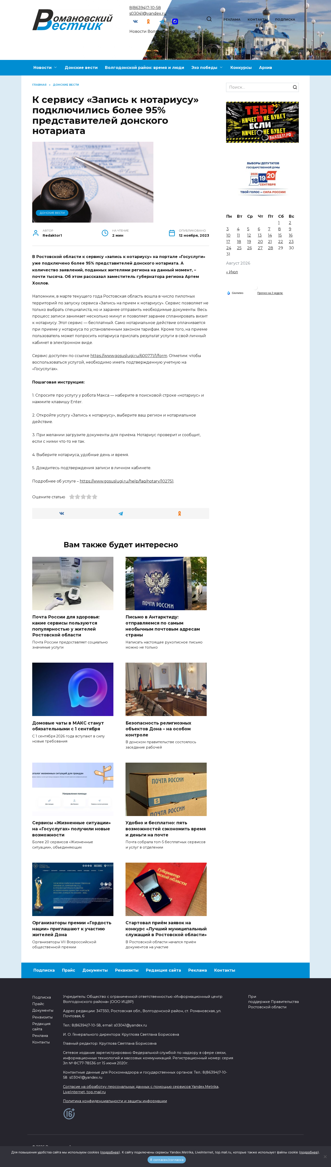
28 (270, 248)
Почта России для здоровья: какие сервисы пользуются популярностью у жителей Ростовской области (66, 625)
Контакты (258, 19)
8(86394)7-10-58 (145, 7)
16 (290, 235)
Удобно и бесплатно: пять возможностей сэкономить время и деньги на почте (166, 828)
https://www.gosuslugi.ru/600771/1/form (128, 355)
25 (239, 248)
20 (260, 241)
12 (249, 235)
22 (280, 241)
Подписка (285, 19)
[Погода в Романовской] (255, 289)
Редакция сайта (163, 970)
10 (228, 235)
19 (249, 241)
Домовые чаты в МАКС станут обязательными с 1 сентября (68, 725)
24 (228, 248)
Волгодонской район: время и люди (144, 67)
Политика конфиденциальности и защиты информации (115, 1101)
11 (238, 235)
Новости (42, 67)
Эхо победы (204, 67)
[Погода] (235, 292)
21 (270, 241)
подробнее (110, 1152)
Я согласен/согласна (166, 1160)
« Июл (232, 272)
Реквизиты (127, 970)
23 (291, 241)
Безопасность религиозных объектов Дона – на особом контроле (158, 728)
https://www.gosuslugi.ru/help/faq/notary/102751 (126, 481)
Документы (95, 970)
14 (270, 235)
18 (239, 241)
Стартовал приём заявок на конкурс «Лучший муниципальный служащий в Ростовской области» (166, 928)
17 (228, 241)
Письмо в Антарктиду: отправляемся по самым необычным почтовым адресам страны (163, 625)
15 (280, 235)
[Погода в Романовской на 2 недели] (270, 293)
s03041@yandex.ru (147, 13)
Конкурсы (241, 67)
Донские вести (81, 67)
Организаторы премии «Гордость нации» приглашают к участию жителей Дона (71, 928)
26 (249, 248)
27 (260, 248)
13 (260, 235)
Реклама (231, 19)
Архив (265, 67)
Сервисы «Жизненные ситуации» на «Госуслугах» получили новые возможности (71, 828)
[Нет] (325, 1156)
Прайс (68, 970)
